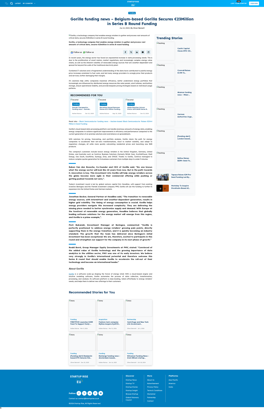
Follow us (78, 52)
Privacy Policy (152, 387)
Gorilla (71, 274)
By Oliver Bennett (138, 28)
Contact (150, 401)
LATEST (18, 3)
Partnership (131, 319)
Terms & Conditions (154, 390)
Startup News (131, 380)
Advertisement (153, 383)
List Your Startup (239, 2)
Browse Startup (132, 394)
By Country (28, 3)
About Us (150, 380)
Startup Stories (132, 387)
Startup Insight (132, 390)
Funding (132, 13)
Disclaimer (151, 394)
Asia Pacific (173, 380)
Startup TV (130, 383)
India (171, 387)
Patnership (151, 397)
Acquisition (103, 319)
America (172, 383)
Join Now (254, 3)
